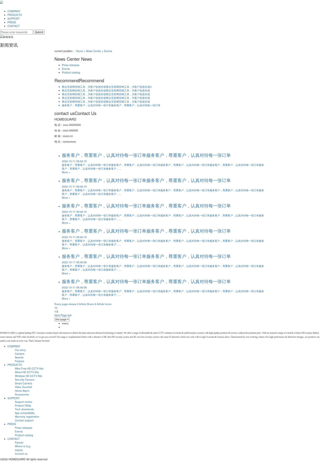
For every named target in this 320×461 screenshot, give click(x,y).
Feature (19, 361)
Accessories (22, 394)
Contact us (21, 453)
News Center (93, 51)
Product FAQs (23, 405)
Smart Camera (23, 383)
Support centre (23, 402)
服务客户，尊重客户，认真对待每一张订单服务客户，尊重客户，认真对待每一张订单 (111, 105)
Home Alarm (22, 390)
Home (79, 51)
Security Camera (24, 379)
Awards (19, 357)
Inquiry (19, 450)
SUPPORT (13, 18)
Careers (19, 353)
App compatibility (25, 413)
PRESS (11, 22)
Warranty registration (27, 416)
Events (108, 51)
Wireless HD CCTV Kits (28, 376)
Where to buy (23, 446)
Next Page (60, 315)
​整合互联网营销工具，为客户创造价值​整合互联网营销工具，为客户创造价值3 (106, 86)
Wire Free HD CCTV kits (29, 368)
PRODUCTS (14, 15)
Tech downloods (24, 409)
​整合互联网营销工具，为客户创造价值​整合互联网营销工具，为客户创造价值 (106, 90)
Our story (20, 350)
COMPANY (13, 11)
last (69, 315)
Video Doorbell (23, 387)
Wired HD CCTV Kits (27, 372)
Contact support (24, 420)
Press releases (70, 65)
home (108, 304)
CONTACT (13, 26)
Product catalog (71, 72)
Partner (19, 442)
